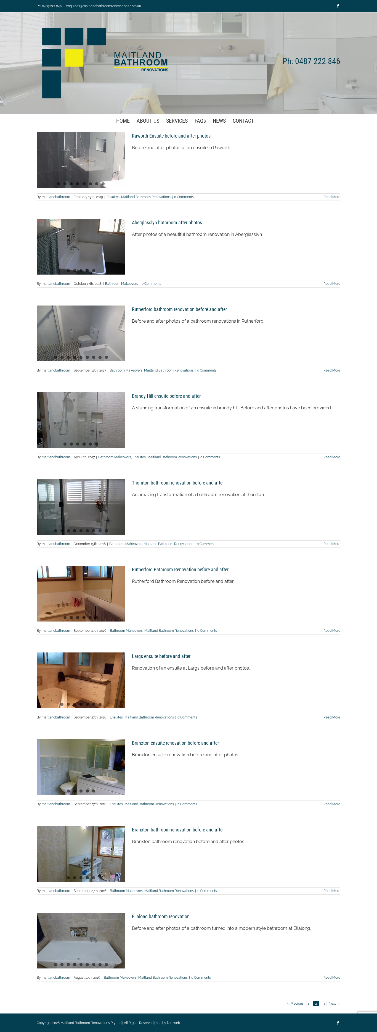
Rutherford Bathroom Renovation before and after (180, 569)
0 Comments (184, 197)
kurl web (173, 1023)
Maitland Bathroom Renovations (146, 197)
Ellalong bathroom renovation (161, 916)
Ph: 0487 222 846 (49, 6)
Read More (331, 197)
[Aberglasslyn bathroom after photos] (81, 247)
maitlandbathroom (56, 197)
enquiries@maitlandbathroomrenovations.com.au (103, 6)
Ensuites (113, 197)
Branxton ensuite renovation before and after (175, 743)
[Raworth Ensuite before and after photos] (81, 160)
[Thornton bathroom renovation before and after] (81, 507)
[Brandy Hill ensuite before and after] (81, 420)
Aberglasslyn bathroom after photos (167, 222)
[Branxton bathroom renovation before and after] (81, 854)
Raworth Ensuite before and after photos (171, 136)
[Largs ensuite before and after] (81, 680)
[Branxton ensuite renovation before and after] (81, 767)
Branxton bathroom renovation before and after (178, 830)
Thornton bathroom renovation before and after (178, 483)
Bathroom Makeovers (121, 284)
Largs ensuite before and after (161, 656)
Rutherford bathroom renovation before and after (179, 309)
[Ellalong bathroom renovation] (81, 940)
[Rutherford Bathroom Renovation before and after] (81, 594)
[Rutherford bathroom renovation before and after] (81, 333)
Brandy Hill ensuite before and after (166, 396)
